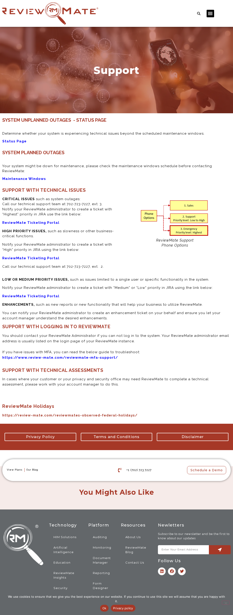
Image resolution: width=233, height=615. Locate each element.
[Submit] (220, 549)
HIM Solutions (64, 537)
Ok (104, 608)
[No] (226, 603)
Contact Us (134, 562)
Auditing (100, 537)
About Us (133, 537)
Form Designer (100, 586)
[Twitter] (182, 571)
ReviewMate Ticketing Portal (30, 296)
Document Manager (102, 560)
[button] (210, 13)
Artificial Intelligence (63, 550)
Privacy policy (123, 608)
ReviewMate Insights (63, 575)
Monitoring (102, 547)
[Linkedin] (162, 571)
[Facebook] (172, 571)
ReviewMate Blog (135, 550)
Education (62, 562)
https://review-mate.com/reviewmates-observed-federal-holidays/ (69, 415)
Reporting (101, 573)
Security (60, 588)
